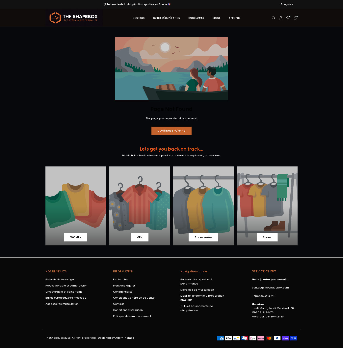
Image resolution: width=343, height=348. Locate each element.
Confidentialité (122, 292)
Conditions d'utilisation (128, 310)
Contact (118, 304)
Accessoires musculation (62, 304)
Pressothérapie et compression (66, 285)
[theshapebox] (74, 17)
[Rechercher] (273, 18)
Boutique (139, 18)
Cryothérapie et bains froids (63, 292)
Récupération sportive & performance (196, 282)
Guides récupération (166, 18)
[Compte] (280, 18)
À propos (234, 18)
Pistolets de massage (59, 279)
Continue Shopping (171, 131)
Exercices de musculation (197, 290)
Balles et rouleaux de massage (65, 298)
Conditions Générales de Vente (134, 298)
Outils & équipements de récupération (196, 308)
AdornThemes (124, 338)
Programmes (196, 18)
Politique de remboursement (132, 316)
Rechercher (121, 279)
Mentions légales (124, 285)
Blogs (217, 18)
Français (286, 4)
